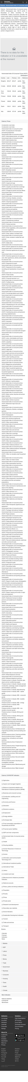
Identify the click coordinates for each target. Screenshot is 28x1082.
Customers (4, 1035)
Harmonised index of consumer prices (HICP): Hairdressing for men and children (13, 303)
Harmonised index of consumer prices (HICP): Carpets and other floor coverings (13, 186)
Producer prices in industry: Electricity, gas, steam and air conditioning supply (13, 681)
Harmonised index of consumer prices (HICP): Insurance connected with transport (13, 330)
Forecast (4, 935)
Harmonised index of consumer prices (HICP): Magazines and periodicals (12, 363)
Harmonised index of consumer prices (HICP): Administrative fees (12, 139)
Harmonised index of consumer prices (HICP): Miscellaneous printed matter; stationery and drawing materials (12, 385)
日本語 (17, 1059)
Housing (5, 978)
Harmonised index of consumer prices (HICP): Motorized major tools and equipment (12, 403)
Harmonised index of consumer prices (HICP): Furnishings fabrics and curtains (13, 292)
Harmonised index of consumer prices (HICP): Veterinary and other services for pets (13, 669)
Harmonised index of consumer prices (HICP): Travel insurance (12, 660)
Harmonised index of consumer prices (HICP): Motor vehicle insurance (12, 399)
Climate (4, 990)
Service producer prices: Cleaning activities (14, 734)
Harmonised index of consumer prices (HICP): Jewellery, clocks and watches (12, 344)
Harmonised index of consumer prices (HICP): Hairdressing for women (12, 307)
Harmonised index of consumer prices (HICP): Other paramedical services (12, 462)
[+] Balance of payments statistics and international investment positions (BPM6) (13, 788)
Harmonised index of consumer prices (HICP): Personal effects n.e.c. (12, 528)
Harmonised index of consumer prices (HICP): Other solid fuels (12, 494)
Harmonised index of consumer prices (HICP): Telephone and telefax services (12, 644)
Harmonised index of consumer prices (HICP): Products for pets (12, 561)
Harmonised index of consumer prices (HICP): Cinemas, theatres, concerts (12, 197)
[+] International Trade (8, 867)
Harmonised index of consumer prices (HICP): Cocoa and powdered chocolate (13, 212)
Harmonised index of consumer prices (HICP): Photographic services (12, 550)
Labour (4, 951)
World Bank (5, 1002)
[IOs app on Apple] (20, 1035)
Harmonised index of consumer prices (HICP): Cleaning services (12, 204)
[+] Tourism (5, 919)
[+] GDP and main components (10, 832)
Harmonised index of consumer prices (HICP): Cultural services (12, 223)
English (3, 1049)
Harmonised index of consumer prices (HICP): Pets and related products (12, 535)
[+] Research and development (10, 904)
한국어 (17, 1061)
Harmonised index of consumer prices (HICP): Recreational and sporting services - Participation (14, 575)
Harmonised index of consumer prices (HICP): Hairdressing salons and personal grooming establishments (13, 312)
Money (4, 959)
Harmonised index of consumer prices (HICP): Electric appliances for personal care (14, 245)
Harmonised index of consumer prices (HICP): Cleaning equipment (12, 201)
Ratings (3, 1028)
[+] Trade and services (8, 922)
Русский (3, 1057)
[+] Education (5, 805)
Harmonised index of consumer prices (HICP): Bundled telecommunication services (12, 173)
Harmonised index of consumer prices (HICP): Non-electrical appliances (12, 417)
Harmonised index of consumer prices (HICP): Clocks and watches (12, 208)
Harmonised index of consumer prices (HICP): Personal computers (12, 524)
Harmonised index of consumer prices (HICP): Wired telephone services (12, 673)
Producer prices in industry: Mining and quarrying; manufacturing (12, 716)
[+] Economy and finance (8, 802)
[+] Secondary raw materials (9, 908)
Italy (2, 111)
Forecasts (4, 1026)
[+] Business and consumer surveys (11, 793)
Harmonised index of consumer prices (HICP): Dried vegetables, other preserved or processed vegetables (14, 228)
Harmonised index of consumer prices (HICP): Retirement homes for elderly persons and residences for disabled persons (12, 599)
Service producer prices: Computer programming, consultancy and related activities (12, 738)
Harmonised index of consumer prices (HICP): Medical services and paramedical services (13, 375)
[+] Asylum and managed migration (11, 784)
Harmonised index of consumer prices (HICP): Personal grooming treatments (12, 531)
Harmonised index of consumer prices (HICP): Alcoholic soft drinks (12, 143)
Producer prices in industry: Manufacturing (13, 689)
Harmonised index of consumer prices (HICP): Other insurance (12, 436)
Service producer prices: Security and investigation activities (12, 761)
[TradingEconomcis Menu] (2, 2)
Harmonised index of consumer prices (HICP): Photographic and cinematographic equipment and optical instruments (13, 545)
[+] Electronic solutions (8, 809)
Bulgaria (3, 81)
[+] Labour (4, 870)
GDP (4, 947)
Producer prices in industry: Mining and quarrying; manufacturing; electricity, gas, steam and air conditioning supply (13, 721)
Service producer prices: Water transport (13, 768)
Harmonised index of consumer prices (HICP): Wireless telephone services (12, 677)
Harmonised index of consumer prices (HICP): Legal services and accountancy (13, 352)
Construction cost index (8, 125)
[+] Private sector (6, 901)
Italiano (17, 1051)
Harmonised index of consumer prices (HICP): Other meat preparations (12, 440)
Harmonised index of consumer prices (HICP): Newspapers (12, 414)
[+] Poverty (5, 894)
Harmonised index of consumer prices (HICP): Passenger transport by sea (12, 516)
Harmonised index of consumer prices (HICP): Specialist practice (12, 619)
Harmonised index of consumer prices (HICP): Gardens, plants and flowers (12, 300)
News (3, 939)
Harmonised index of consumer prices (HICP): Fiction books (12, 273)
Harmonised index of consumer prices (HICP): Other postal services (12, 473)
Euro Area (2, 92)
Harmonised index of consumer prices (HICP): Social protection (12, 608)
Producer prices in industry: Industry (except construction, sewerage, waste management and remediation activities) (14, 686)
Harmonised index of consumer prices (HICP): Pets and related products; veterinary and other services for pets (14, 540)
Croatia (3, 86)
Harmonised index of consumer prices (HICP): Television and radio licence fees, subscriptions (13, 648)
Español (3, 1051)
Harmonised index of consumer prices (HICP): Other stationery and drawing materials (12, 499)
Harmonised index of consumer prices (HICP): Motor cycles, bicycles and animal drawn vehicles (13, 394)
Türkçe (3, 1059)
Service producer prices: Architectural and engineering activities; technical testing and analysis (13, 730)
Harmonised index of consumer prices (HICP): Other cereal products (12, 421)
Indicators (4, 937)
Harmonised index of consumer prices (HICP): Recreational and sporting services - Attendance (14, 570)
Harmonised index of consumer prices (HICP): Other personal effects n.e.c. (12, 470)
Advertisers (4, 1041)
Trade (4, 963)
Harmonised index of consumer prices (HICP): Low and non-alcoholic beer (12, 359)
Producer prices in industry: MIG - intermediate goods (11, 705)
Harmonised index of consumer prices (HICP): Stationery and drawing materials (13, 627)
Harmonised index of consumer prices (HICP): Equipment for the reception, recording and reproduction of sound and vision (13, 268)
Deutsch (17, 1049)
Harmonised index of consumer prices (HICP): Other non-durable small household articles (14, 454)
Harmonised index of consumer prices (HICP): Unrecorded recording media (12, 664)
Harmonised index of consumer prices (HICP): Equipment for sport (12, 262)
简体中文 (17, 1057)
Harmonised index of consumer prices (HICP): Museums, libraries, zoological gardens (12, 409)
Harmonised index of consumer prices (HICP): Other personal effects (12, 466)
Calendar (4, 933)
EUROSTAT (16, 22)
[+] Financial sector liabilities (9, 829)
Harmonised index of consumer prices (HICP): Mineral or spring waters (12, 380)
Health (4, 986)
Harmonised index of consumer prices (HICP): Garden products (12, 296)
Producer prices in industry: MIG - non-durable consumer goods (12, 709)
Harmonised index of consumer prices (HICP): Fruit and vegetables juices (12, 285)
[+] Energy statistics (7, 816)
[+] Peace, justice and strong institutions (12, 886)
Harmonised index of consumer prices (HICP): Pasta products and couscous (12, 520)
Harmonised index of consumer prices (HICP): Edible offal (12, 242)
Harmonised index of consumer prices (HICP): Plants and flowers (12, 554)
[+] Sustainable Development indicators (12, 915)
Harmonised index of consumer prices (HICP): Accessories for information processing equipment (12, 130)
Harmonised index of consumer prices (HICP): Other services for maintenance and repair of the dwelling (14, 486)
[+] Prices (4, 897)
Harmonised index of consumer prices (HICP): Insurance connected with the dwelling (12, 325)
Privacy (3, 1045)
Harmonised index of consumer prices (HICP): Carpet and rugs (12, 182)
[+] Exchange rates (7, 820)
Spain (2, 106)
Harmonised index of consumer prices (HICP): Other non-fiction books (12, 459)
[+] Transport (5, 926)
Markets (4, 943)
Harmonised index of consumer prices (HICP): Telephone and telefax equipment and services (13, 639)
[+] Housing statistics (7, 845)
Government (6, 967)
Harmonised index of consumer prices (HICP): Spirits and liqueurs (12, 623)
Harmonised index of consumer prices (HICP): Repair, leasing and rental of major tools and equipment (13, 592)
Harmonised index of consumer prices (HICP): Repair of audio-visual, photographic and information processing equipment (14, 581)
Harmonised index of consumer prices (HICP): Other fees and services (12, 429)
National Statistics (7, 999)
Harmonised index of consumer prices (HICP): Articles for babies (12, 146)
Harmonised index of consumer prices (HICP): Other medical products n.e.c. (12, 444)
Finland (3, 96)
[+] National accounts (7, 883)
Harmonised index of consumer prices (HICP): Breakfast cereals (12, 169)
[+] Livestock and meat (8, 874)
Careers (3, 1037)
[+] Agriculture (5, 780)
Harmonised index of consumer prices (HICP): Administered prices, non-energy (13, 135)
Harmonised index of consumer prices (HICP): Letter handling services (12, 356)
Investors (3, 1039)
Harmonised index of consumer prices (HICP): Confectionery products (12, 219)
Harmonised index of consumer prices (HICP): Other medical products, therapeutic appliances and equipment (14, 448)
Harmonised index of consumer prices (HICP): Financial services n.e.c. (12, 277)
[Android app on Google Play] (20, 1040)
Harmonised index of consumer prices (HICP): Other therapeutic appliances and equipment (13, 504)
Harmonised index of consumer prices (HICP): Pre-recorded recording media (12, 558)
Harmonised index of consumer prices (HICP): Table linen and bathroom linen (12, 630)
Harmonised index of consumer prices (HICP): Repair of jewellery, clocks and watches (12, 586)
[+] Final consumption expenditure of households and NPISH (12, 824)
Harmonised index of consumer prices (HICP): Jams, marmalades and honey (12, 337)
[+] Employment (6, 813)
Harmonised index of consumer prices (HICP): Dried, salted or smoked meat (12, 232)
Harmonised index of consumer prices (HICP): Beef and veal (12, 161)
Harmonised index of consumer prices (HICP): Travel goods (12, 657)
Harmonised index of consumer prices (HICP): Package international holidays (12, 509)
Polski (16, 1053)
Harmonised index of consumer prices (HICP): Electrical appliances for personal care (13, 250)
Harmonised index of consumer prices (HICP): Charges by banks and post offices (13, 189)
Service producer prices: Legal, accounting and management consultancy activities (13, 750)
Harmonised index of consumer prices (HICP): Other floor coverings (12, 432)
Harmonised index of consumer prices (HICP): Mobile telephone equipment (12, 389)
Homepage (4, 1018)
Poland (3, 101)
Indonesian (18, 1055)
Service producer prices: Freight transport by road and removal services (14, 746)
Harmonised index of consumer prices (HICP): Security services (12, 604)
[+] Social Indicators (7, 912)
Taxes (4, 982)
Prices (4, 955)
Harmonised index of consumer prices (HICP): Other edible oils (12, 425)
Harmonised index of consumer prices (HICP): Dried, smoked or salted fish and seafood (13, 237)
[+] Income (4, 854)
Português (4, 1053)
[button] (26, 2)
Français (3, 1055)
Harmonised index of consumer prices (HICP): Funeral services (12, 288)
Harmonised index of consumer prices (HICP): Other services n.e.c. (12, 490)
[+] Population (5, 890)
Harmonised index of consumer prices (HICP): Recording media (12, 565)
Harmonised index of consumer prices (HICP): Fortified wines (12, 281)
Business (5, 971)
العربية (3, 1061)
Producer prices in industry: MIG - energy (13, 702)
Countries (4, 1020)
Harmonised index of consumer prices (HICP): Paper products (12, 513)
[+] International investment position (11, 863)
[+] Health (4, 841)
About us (3, 1043)
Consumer (5, 975)
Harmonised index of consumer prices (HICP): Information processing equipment (13, 316)
